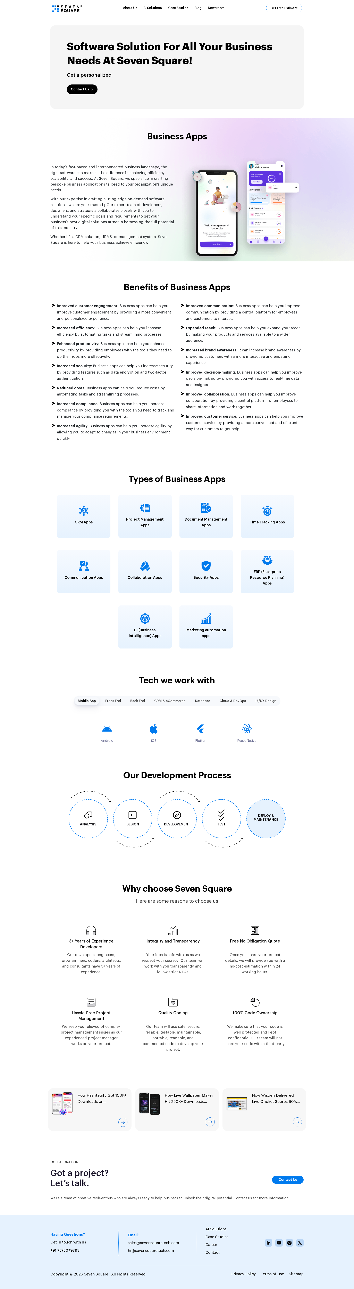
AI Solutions (152, 8)
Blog (198, 8)
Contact (212, 1252)
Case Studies (178, 8)
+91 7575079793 (64, 1250)
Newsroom (216, 8)
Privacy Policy (243, 1274)
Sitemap (296, 1274)
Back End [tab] (137, 701)
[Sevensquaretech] (67, 8)
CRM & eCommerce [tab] (170, 701)
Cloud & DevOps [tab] (233, 701)
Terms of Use (272, 1274)
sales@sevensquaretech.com (153, 1243)
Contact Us (80, 89)
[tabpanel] (177, 733)
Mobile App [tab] (87, 701)
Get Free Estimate (284, 8)
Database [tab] (202, 701)
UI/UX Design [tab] (265, 701)
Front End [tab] (113, 701)
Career (211, 1245)
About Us (130, 8)
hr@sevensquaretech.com (151, 1251)
